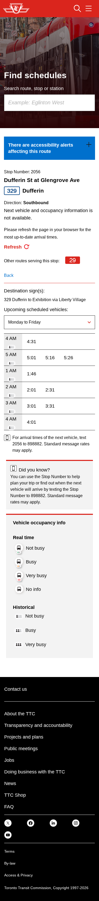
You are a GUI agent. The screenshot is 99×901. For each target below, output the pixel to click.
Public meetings (21, 748)
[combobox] (49, 102)
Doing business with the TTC (34, 771)
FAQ (9, 806)
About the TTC (19, 713)
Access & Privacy (18, 875)
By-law (9, 863)
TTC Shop (15, 795)
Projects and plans (23, 737)
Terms (9, 851)
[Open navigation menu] (88, 8)
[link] (49, 148)
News (10, 783)
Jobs (9, 760)
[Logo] (16, 8)
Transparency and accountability (38, 725)
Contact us (15, 689)
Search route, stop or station (34, 88)
